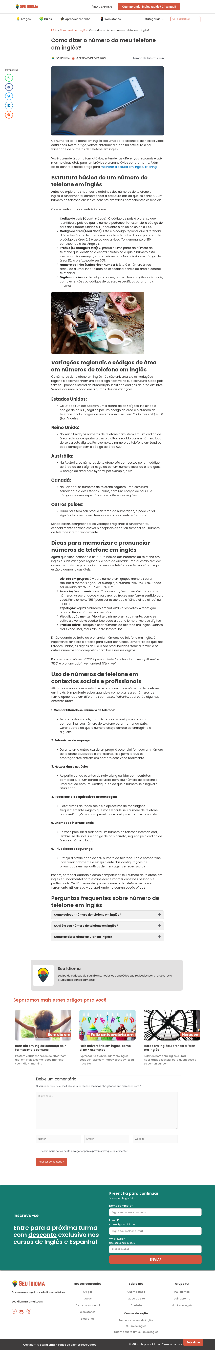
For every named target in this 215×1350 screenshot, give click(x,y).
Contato (136, 1305)
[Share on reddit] (9, 115)
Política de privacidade (144, 1344)
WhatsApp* (122, 1241)
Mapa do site (136, 1298)
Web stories (87, 1312)
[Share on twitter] (9, 96)
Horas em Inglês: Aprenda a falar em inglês (169, 1048)
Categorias (152, 19)
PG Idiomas (182, 1292)
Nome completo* (121, 1206)
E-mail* (123, 1222)
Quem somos (136, 1292)
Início (54, 30)
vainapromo (182, 1298)
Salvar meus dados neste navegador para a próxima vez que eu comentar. (84, 1151)
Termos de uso (172, 1344)
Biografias (88, 1318)
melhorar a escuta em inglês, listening (129, 167)
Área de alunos (102, 6)
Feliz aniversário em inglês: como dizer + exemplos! (105, 1048)
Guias (88, 1298)
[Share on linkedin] (9, 105)
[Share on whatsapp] (9, 78)
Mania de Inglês (181, 1305)
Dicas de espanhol (88, 1305)
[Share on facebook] (9, 87)
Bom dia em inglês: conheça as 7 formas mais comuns (40, 1048)
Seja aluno (193, 1342)
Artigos (88, 1292)
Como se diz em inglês (73, 30)
